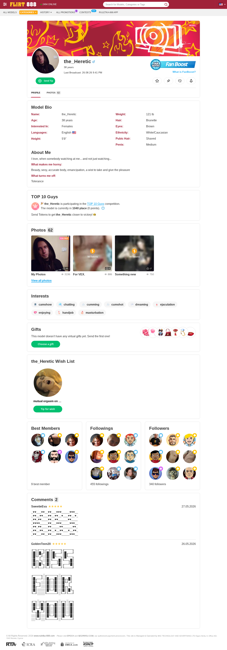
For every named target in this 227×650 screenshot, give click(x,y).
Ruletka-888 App (108, 12)
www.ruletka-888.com (44, 636)
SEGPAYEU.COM (85, 636)
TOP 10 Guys (95, 203)
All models (10, 12)
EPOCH (70, 636)
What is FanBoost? (184, 71)
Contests (85, 12)
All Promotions (65, 12)
